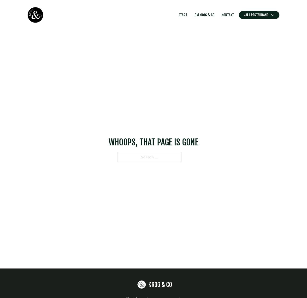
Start (182, 15)
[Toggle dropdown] (273, 15)
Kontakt (228, 15)
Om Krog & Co (204, 15)
